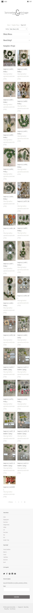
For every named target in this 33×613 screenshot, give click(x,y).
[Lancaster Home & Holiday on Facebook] (7, 573)
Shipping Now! (6, 519)
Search (4, 562)
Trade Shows (5, 557)
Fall (4, 530)
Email (4, 586)
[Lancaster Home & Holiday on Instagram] (12, 573)
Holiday (4, 527)
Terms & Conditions (6, 549)
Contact (4, 554)
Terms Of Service (12, 609)
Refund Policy (25, 607)
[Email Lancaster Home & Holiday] (15, 573)
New (4, 535)
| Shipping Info (19, 607)
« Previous (10, 502)
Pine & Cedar (5, 532)
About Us (5, 552)
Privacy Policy (6, 609)
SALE (4, 537)
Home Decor (5, 522)
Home (4, 517)
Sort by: (7, 29)
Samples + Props (6, 540)
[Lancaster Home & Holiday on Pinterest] (9, 573)
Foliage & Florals (6, 524)
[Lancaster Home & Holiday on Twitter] (4, 573)
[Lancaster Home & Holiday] (16, 12)
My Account (5, 559)
